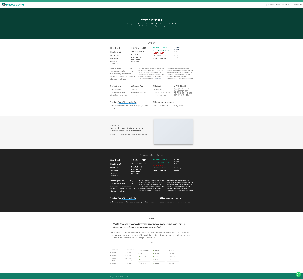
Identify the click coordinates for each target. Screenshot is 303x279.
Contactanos (286, 4)
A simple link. (157, 78)
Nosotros (278, 4)
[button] (298, 274)
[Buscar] (264, 4)
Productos (271, 4)
